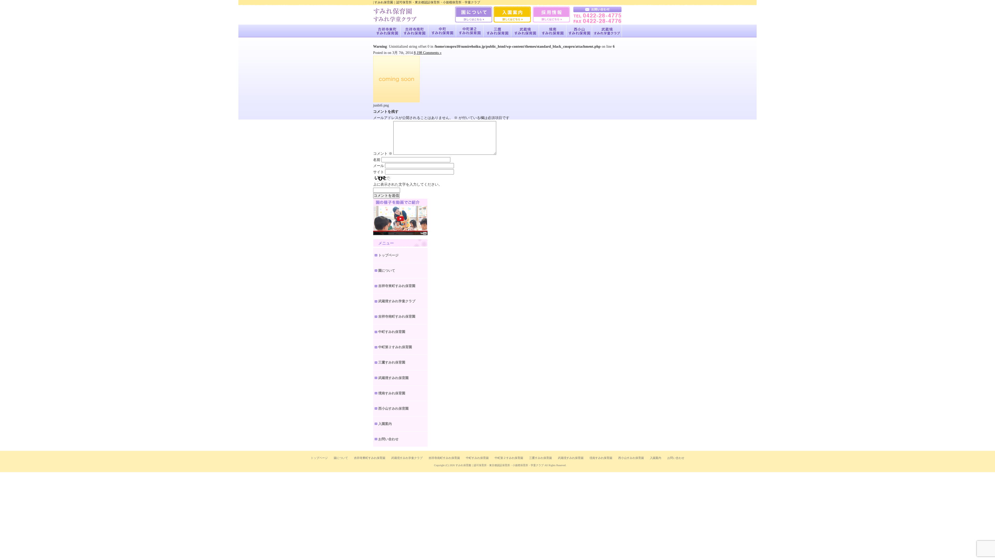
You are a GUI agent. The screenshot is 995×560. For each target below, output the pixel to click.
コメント (382, 154)
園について (386, 270)
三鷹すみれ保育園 (497, 30)
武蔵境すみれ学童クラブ (607, 30)
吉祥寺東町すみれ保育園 (396, 286)
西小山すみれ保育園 (579, 30)
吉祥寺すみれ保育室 (387, 30)
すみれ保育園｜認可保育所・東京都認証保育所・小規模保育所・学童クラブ (500, 465)
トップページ (388, 255)
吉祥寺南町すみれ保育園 (414, 30)
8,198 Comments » (428, 53)
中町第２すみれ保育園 (395, 347)
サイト (378, 172)
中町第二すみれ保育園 (470, 30)
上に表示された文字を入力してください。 (407, 184)
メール (378, 166)
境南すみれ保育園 (552, 30)
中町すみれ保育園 (442, 30)
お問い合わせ (388, 439)
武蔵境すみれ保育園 (525, 30)
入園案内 (385, 424)
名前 (376, 160)
